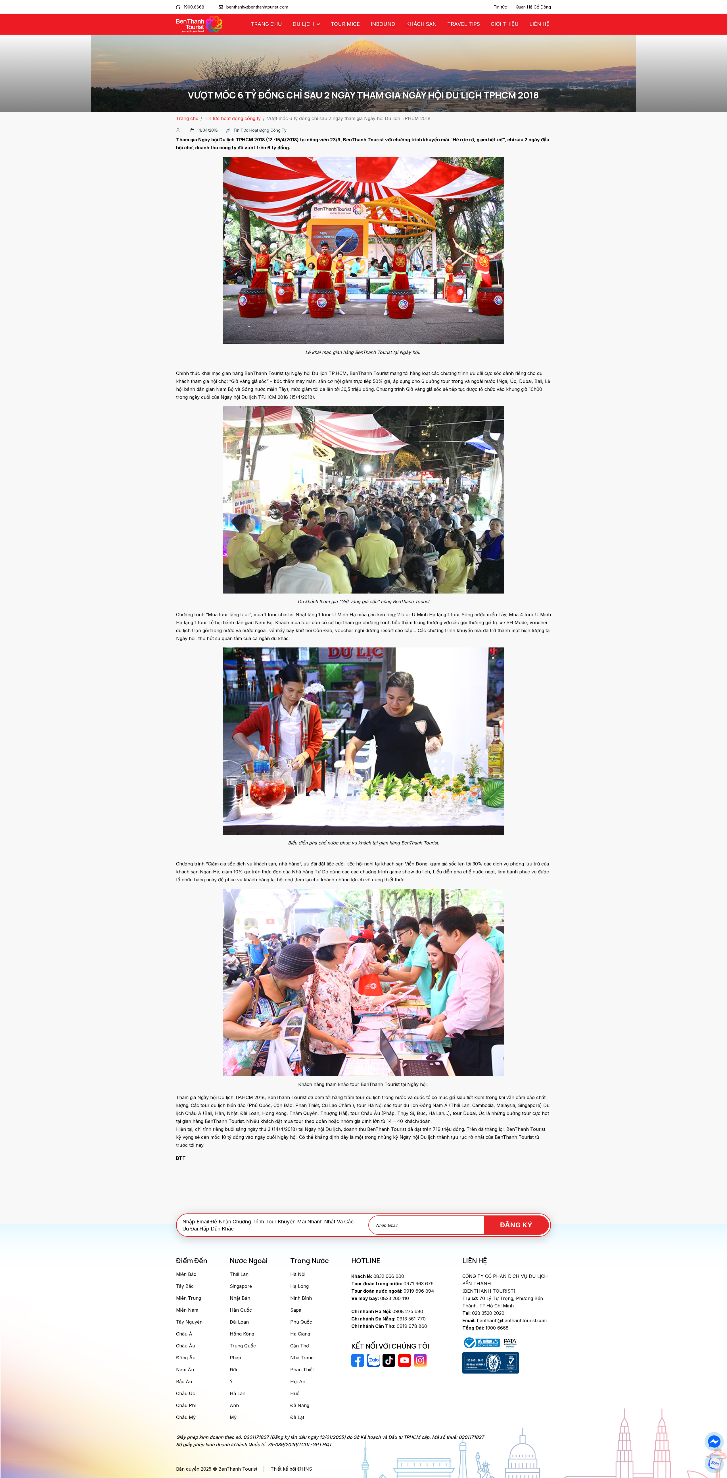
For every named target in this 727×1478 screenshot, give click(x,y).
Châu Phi (186, 1405)
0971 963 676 (392, 1283)
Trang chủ (266, 24)
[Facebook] (714, 1442)
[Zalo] (714, 1463)
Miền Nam (187, 1310)
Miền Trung (188, 1298)
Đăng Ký (516, 1225)
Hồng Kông (242, 1334)
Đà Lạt (297, 1417)
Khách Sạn (421, 24)
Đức (234, 1369)
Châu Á (184, 1334)
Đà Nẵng (299, 1405)
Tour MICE (345, 24)
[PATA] (510, 1342)
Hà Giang (300, 1334)
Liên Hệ (539, 24)
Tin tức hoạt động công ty (232, 118)
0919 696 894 (392, 1291)
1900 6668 (485, 1328)
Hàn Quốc (241, 1310)
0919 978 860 (389, 1326)
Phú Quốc (301, 1322)
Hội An (297, 1381)
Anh (234, 1405)
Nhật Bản (240, 1298)
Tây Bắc (185, 1286)
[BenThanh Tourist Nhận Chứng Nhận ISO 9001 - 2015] (490, 1363)
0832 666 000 (377, 1276)
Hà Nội (297, 1274)
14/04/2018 (207, 130)
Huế (294, 1393)
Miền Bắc (186, 1274)
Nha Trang (302, 1357)
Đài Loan (239, 1322)
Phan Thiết (302, 1369)
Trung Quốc (243, 1346)
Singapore (241, 1286)
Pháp (235, 1357)
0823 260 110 (380, 1298)
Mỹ (233, 1417)
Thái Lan (239, 1274)
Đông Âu (185, 1357)
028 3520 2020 (483, 1313)
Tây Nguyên (189, 1322)
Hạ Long (299, 1286)
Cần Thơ (299, 1346)
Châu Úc (185, 1393)
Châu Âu (185, 1346)
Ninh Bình (301, 1298)
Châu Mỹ (186, 1417)
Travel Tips (463, 24)
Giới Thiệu (505, 24)
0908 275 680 (387, 1311)
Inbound (383, 24)
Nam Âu (185, 1369)
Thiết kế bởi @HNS (291, 1469)
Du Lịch (304, 24)
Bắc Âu (184, 1381)
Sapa (295, 1310)
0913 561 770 (388, 1319)
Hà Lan (237, 1393)
